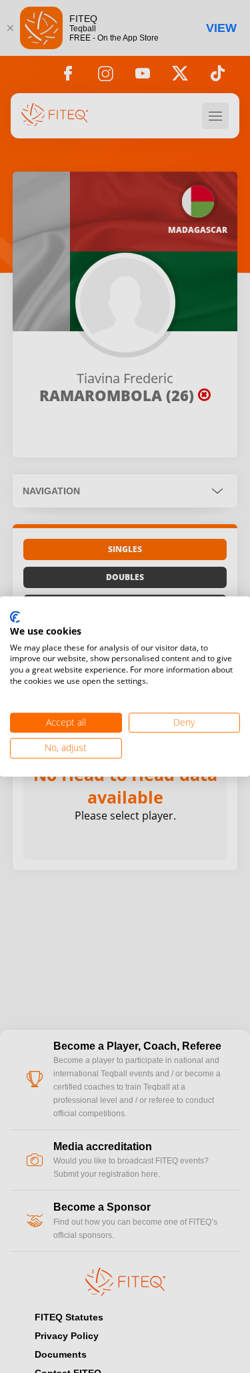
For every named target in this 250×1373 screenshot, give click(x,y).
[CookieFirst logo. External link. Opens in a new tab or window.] (15, 617)
